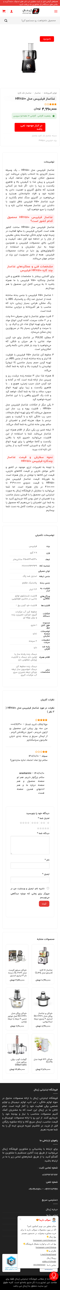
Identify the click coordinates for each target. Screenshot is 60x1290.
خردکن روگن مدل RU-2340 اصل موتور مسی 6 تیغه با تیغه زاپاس (17, 1017)
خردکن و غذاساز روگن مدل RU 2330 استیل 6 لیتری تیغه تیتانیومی (43, 1017)
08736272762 (50, 1175)
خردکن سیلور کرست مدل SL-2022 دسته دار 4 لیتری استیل (17, 973)
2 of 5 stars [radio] (43, 823)
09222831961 (51, 1189)
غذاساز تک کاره (24, 93)
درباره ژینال (52, 1209)
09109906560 (35, 1189)
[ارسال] (6, 20)
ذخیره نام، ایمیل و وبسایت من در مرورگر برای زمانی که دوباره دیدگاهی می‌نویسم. (30, 893)
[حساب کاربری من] (11, 11)
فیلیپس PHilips (46, 140)
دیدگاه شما (43, 833)
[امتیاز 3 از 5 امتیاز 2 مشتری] (30, 104)
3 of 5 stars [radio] (35, 823)
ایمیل (45, 874)
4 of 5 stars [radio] (25, 823)
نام (47, 860)
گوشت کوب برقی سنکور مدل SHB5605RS (19, 1062)
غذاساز (38, 93)
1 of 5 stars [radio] (48, 823)
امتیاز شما (43, 818)
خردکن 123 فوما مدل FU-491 (43, 1061)
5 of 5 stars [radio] (43, 828)
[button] (56, 11)
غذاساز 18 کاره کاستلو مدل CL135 (43, 971)
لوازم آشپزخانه (50, 93)
